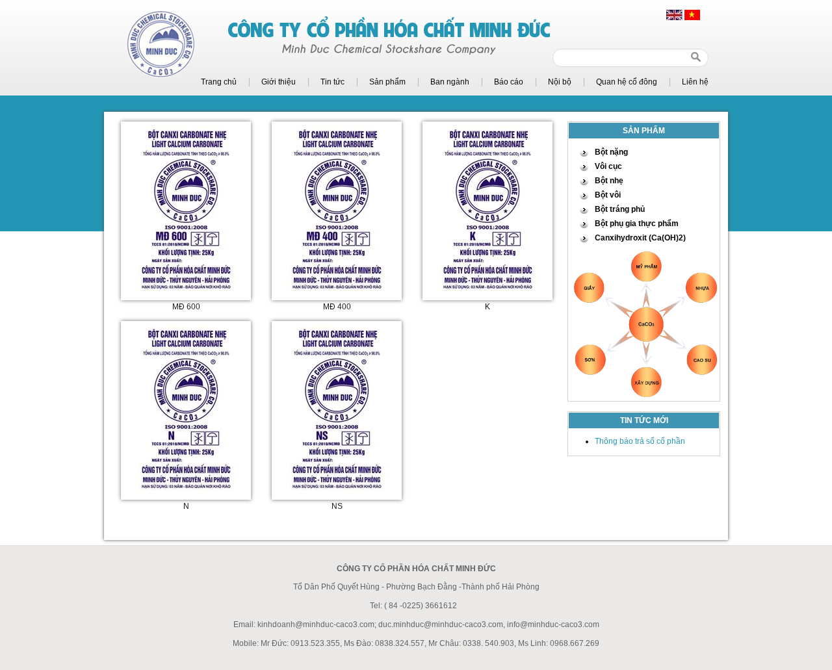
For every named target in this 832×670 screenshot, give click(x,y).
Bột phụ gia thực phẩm (637, 223)
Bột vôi (608, 195)
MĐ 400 (337, 306)
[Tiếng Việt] (692, 17)
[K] (487, 291)
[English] (674, 17)
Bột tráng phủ (620, 209)
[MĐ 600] (186, 291)
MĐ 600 (186, 306)
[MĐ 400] (336, 291)
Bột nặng (611, 152)
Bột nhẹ (609, 180)
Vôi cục (608, 166)
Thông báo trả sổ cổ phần (640, 441)
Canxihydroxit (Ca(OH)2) (640, 237)
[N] (186, 490)
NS (337, 506)
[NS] (336, 490)
